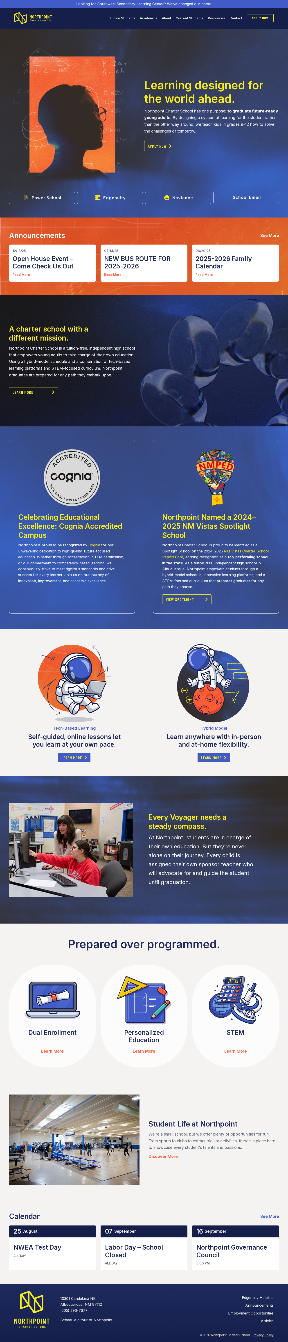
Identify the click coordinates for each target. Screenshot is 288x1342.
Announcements (259, 1305)
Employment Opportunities (251, 1313)
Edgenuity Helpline (258, 1297)
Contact (236, 18)
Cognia (94, 545)
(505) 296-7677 (74, 1310)
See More (269, 235)
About (166, 18)
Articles (267, 1321)
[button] (159, 146)
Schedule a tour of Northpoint (86, 1320)
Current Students (189, 18)
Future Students (122, 18)
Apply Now (260, 18)
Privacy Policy (263, 1335)
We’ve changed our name (189, 4)
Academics (149, 18)
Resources (216, 18)
